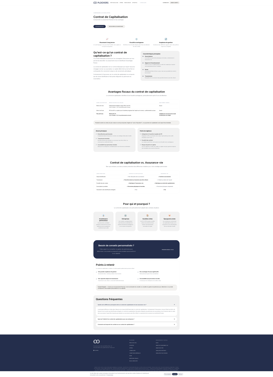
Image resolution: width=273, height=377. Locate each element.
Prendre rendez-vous (168, 249)
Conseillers (143, 2)
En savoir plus (109, 375)
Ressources (127, 2)
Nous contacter (133, 361)
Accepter (175, 374)
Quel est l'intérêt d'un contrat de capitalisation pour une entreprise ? (116, 319)
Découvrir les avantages (116, 26)
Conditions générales (134, 353)
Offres (121, 2)
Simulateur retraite (161, 350)
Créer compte (174, 2)
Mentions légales (133, 358)
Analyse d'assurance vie (162, 345)
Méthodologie (114, 2)
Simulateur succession (161, 353)
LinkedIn (96, 350)
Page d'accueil (133, 342)
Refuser (180, 374)
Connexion (166, 2)
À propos (134, 2)
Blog (157, 342)
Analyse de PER (159, 348)
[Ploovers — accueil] (100, 3)
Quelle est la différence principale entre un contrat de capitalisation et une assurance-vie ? (122, 304)
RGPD (130, 355)
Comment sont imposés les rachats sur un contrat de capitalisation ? (116, 324)
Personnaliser (168, 374)
